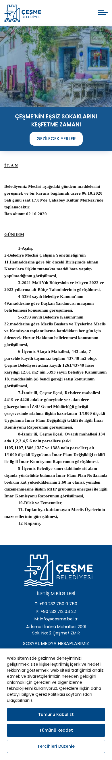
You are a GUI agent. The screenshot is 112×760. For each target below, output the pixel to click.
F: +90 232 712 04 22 (56, 611)
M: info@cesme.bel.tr (56, 619)
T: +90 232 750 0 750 (56, 604)
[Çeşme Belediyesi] (22, 13)
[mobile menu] (103, 12)
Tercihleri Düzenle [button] (56, 746)
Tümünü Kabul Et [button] (56, 714)
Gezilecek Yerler (56, 138)
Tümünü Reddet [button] (56, 730)
